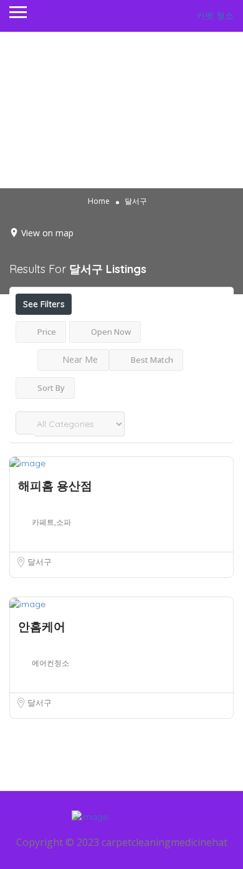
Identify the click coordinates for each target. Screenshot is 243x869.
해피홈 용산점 (55, 485)
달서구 (39, 561)
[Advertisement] (121, 110)
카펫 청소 (215, 15)
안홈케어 (41, 626)
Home (99, 201)
